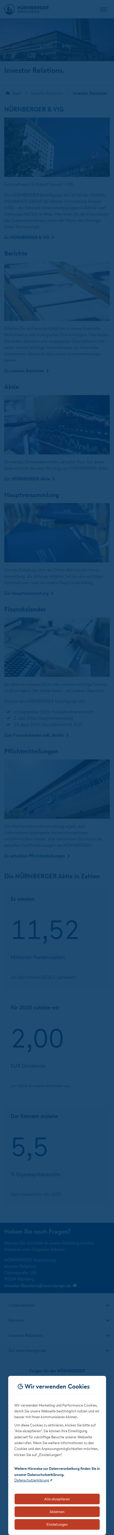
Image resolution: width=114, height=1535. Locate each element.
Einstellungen (57, 1524)
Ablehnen (57, 1511)
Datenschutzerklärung (31, 1480)
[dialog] (57, 1455)
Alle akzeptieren (57, 1499)
